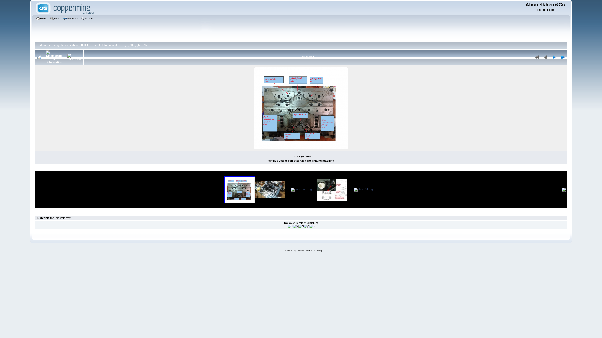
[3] (301, 226)
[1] (290, 226)
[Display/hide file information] (54, 57)
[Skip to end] (562, 57)
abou (74, 45)
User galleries (59, 45)
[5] (312, 226)
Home (44, 45)
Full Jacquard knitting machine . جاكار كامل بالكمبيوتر (114, 45)
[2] (295, 226)
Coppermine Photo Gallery (309, 250)
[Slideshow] (74, 57)
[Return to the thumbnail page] (39, 57)
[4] (306, 226)
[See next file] (554, 57)
